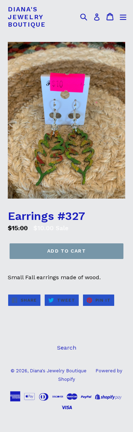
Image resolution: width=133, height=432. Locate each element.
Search (66, 347)
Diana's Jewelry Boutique (26, 16)
